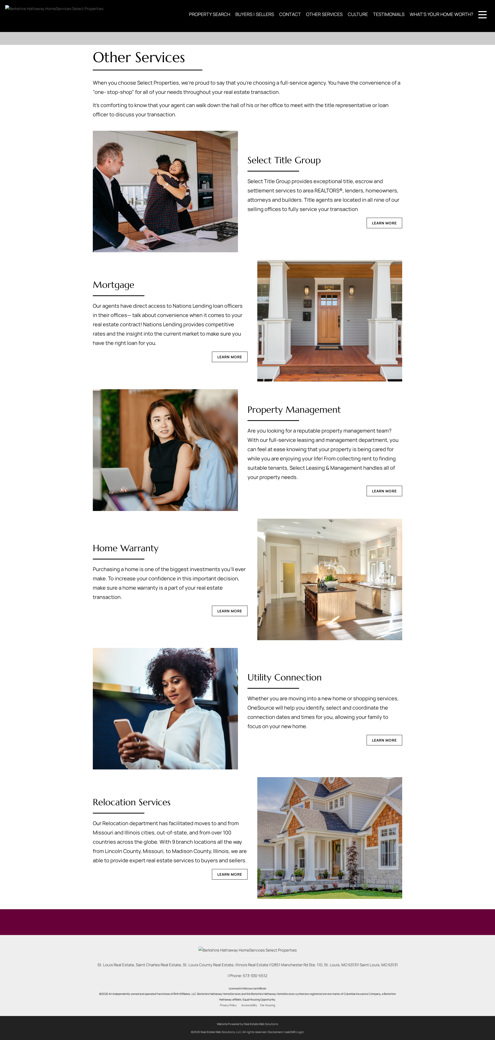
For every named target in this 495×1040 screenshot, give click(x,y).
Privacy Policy (228, 1005)
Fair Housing (267, 1005)
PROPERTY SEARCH (209, 14)
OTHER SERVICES (324, 14)
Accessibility (249, 1005)
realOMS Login (294, 1032)
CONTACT (290, 14)
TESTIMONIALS (389, 14)
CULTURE (358, 14)
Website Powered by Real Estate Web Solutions (247, 1024)
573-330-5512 (255, 975)
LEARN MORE (384, 223)
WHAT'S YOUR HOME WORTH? (441, 14)
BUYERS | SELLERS (254, 14)
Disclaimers (275, 1032)
